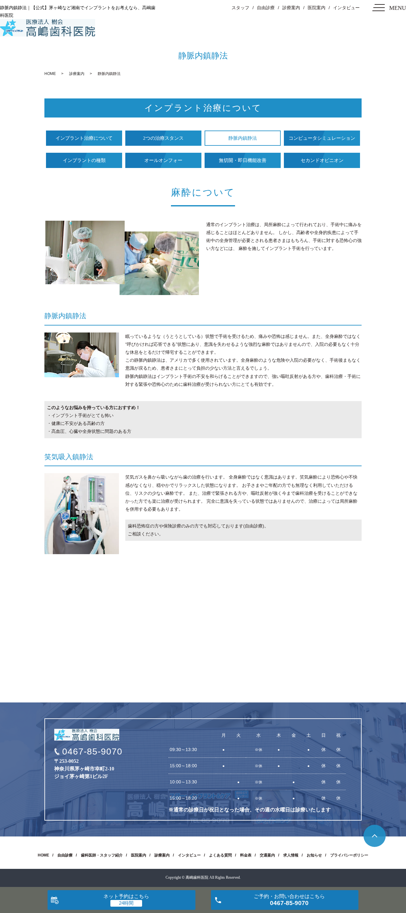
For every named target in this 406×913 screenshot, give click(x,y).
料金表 (246, 855)
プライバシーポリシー (349, 855)
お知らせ (314, 855)
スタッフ (240, 7)
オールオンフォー (163, 160)
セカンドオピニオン (322, 160)
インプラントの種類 (84, 160)
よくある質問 (220, 855)
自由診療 (266, 7)
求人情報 (290, 855)
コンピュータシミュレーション (322, 138)
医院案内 (316, 7)
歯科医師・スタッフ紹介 (102, 855)
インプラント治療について (84, 138)
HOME (50, 73)
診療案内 (291, 7)
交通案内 (267, 855)
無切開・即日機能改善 (242, 160)
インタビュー (346, 7)
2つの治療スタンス (163, 138)
